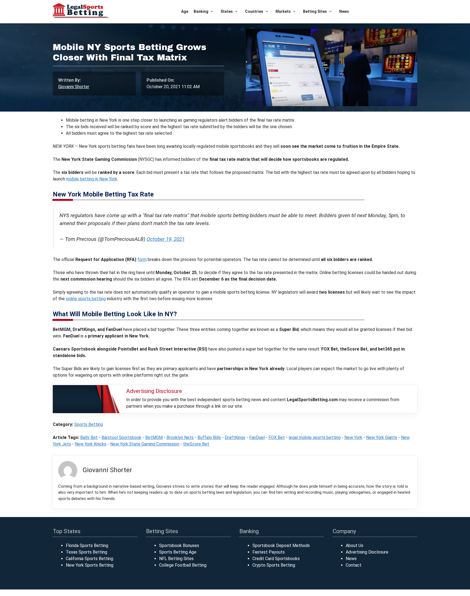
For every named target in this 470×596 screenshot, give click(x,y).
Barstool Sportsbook (121, 437)
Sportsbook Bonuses (179, 545)
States (227, 11)
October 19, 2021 (166, 239)
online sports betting (86, 298)
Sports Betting (88, 424)
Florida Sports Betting (87, 545)
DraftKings (235, 437)
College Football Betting (182, 565)
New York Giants (381, 437)
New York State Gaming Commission (144, 444)
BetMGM (154, 437)
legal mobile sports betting (315, 437)
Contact (353, 565)
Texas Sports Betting (86, 552)
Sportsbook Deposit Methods (281, 545)
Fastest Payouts (268, 552)
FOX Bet (276, 437)
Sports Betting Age (177, 552)
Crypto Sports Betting (273, 565)
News (344, 11)
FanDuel (257, 437)
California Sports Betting (89, 558)
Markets (283, 11)
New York (353, 437)
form (142, 259)
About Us (354, 545)
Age (184, 11)
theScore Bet (196, 444)
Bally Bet (89, 437)
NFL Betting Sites (176, 558)
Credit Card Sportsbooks (276, 558)
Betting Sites (315, 11)
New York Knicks (90, 444)
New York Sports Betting (89, 565)
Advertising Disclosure (367, 552)
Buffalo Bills (209, 437)
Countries (254, 11)
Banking (201, 11)
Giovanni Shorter (73, 86)
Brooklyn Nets (180, 437)
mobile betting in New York (91, 179)
